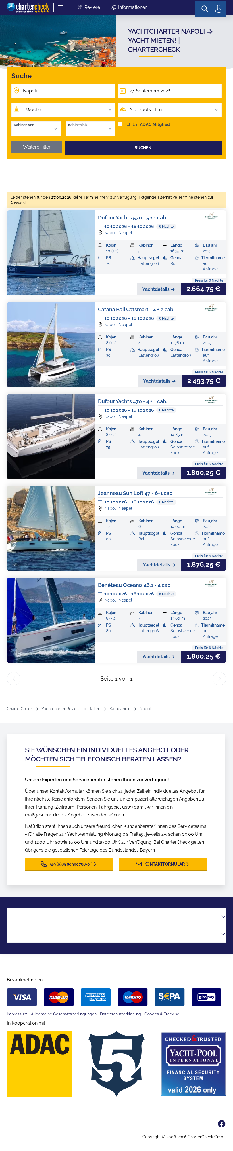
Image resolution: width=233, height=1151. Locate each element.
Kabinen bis (77, 125)
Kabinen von (24, 125)
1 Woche (32, 109)
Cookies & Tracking (162, 1014)
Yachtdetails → (158, 289)
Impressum (17, 1014)
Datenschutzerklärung (120, 1014)
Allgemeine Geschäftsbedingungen (64, 1014)
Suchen (143, 147)
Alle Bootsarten (145, 109)
